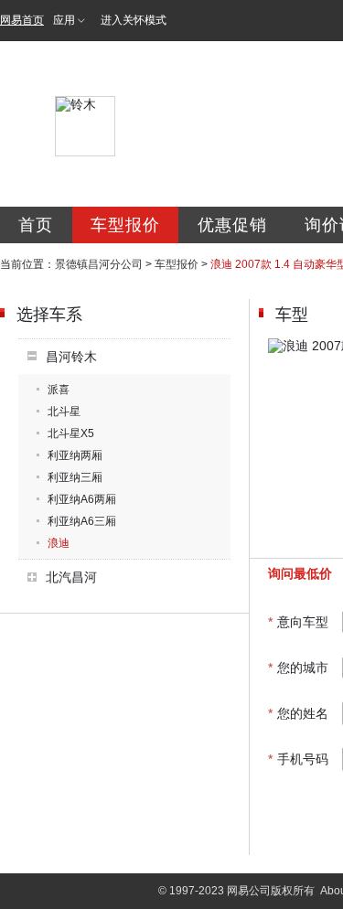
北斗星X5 (71, 433)
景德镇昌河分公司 (99, 264)
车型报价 (125, 225)
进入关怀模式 (133, 20)
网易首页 (22, 20)
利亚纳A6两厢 (82, 499)
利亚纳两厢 (75, 455)
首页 (35, 225)
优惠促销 (232, 225)
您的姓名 (298, 713)
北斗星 (64, 411)
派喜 (59, 389)
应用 (64, 20)
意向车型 (298, 622)
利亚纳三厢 (75, 477)
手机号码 (298, 759)
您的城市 (298, 667)
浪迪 (59, 543)
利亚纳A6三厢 (82, 521)
